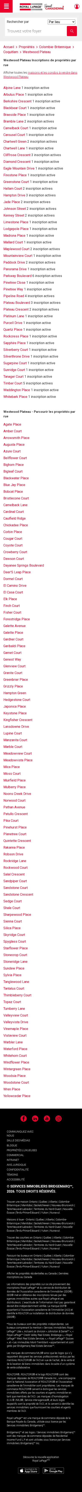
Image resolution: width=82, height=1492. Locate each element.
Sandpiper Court (15, 881)
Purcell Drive (12, 323)
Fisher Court (12, 612)
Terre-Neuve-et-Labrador (19, 1209)
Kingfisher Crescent (17, 720)
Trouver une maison (17, 1201)
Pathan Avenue (14, 807)
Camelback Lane (15, 505)
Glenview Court (14, 666)
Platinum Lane (13, 316)
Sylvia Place (12, 975)
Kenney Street (13, 215)
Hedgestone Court (16, 700)
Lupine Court (12, 733)
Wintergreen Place (16, 1069)
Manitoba (26, 1205)
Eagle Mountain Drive (18, 168)
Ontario (33, 1201)
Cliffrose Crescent (16, 155)
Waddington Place (16, 390)
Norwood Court (14, 800)
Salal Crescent (14, 874)
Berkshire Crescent (17, 101)
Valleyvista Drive (15, 1022)
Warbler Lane (13, 1042)
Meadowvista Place (18, 760)
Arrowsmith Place (16, 438)
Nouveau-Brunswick (63, 1205)
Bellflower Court (15, 458)
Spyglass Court (14, 941)
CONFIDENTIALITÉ (18, 1169)
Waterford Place (15, 1049)
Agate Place (12, 424)
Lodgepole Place (16, 229)
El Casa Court (13, 592)
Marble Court (12, 747)
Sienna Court (12, 921)
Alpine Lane (12, 88)
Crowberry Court (15, 552)
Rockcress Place (15, 336)
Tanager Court (13, 377)
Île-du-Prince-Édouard (27, 1212)
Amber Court (12, 431)
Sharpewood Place (17, 915)
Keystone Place (15, 713)
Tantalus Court (13, 988)
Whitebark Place (15, 397)
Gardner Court (13, 639)
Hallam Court (12, 189)
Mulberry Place (14, 787)
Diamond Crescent (16, 162)
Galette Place (13, 633)
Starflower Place (15, 948)
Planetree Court (14, 834)
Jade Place (11, 202)
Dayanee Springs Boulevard (23, 565)
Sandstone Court (15, 888)
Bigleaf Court (12, 471)
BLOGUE (12, 1145)
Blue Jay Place (14, 485)
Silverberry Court (15, 350)
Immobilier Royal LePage (42, 6)
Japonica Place (14, 706)
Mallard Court (13, 242)
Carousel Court (14, 135)
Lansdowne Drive (16, 727)
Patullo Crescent (15, 814)
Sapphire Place (14, 343)
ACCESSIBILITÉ (16, 1179)
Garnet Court (12, 653)
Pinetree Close (14, 283)
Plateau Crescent (16, 309)
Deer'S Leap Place (17, 572)
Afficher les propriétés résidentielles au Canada (32, 1273)
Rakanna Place (14, 847)
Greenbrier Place (15, 680)
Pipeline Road (13, 296)
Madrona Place (14, 236)
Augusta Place (14, 445)
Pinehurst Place (15, 827)
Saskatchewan (42, 1205)
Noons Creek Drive (17, 794)
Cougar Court (12, 539)
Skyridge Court (14, 935)
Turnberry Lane (14, 1009)
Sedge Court (12, 901)
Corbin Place (12, 532)
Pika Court (11, 821)
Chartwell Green (14, 142)
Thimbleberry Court (17, 995)
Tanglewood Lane (16, 982)
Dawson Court (13, 559)
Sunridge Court (14, 370)
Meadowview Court (17, 753)
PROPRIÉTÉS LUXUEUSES (22, 1150)
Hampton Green (14, 693)
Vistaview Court (14, 1035)
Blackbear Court (14, 108)
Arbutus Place (13, 95)
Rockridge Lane (14, 861)
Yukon (44, 1212)
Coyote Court (12, 545)
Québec (43, 1201)
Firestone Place (15, 175)
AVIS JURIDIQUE (16, 1164)
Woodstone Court (16, 1082)
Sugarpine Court (15, 363)
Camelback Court (15, 128)
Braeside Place (14, 115)
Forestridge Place (16, 619)
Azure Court (12, 451)
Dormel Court (13, 579)
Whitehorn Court (15, 1056)
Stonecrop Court (15, 955)
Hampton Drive (14, 195)
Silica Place (12, 928)
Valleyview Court (15, 1015)
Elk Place (10, 599)
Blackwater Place (16, 478)
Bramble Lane (13, 121)
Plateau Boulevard (16, 303)
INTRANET (13, 1159)
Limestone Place (15, 222)
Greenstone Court (16, 182)
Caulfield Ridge (14, 518)
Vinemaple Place (15, 1029)
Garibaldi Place (14, 646)
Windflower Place (16, 1062)
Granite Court (12, 673)
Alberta (53, 1201)
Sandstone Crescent (18, 894)
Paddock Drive (14, 262)
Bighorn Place (13, 465)
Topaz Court (12, 1002)
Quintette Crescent (17, 841)
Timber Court (12, 383)
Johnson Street (14, 209)
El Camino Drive (14, 586)
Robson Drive (13, 854)
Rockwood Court (15, 868)
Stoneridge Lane (15, 962)
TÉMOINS (12, 1174)
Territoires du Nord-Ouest (47, 1209)
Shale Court (11, 908)
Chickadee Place (15, 525)
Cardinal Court (13, 512)
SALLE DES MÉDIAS (18, 1140)
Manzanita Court (15, 740)
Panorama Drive (15, 269)
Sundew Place (13, 968)
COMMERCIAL (15, 1155)
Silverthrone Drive (16, 356)
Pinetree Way (13, 289)
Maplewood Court (16, 249)
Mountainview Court (17, 256)
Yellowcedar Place (16, 1096)
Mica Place (11, 767)
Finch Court (11, 606)
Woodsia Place (14, 1076)
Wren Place (11, 1089)
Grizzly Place (13, 686)
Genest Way (12, 659)
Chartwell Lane (14, 148)
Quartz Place (12, 330)
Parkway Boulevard (17, 276)
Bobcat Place (13, 492)
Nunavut (55, 1212)
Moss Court (12, 774)
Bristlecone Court (16, 498)
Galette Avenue (14, 626)
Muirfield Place (14, 780)
